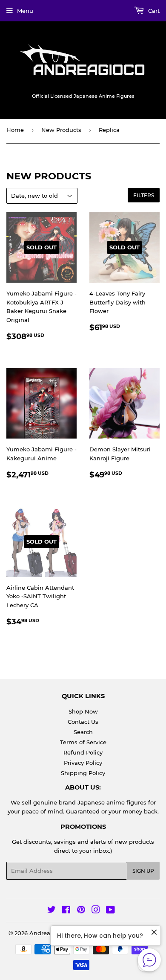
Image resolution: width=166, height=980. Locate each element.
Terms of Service (83, 742)
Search (83, 731)
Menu (25, 10)
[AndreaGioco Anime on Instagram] (96, 910)
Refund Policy (83, 752)
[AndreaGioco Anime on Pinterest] (81, 910)
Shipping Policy (83, 772)
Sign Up (143, 871)
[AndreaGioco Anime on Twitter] (51, 910)
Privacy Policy (83, 762)
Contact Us (83, 721)
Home (15, 129)
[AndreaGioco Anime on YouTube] (110, 910)
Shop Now (83, 711)
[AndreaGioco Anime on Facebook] (66, 910)
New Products (61, 129)
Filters (143, 195)
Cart (153, 10)
